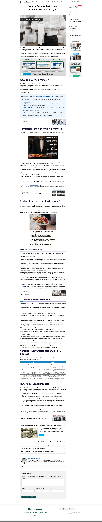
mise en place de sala (34, 185)
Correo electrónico (40, 488)
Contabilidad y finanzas (74, 17)
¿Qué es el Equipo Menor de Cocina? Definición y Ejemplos (33, 448)
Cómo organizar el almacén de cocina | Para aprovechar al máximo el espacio (37, 451)
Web (52, 488)
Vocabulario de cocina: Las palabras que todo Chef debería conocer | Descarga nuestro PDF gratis (42, 441)
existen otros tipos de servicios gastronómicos (45, 96)
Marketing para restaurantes (75, 35)
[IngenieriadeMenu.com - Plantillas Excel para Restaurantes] (25, 2)
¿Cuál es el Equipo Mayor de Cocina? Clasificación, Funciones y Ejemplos (36, 445)
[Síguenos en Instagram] (72, 513)
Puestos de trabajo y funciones (75, 23)
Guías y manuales (72, 28)
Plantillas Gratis (44, 1)
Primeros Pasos (35, 1)
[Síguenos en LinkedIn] (76, 513)
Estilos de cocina (72, 30)
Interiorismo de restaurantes (75, 33)
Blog (58, 1)
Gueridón (23, 286)
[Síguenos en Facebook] (70, 513)
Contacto (63, 1)
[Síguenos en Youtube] (79, 513)
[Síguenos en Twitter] (74, 513)
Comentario (24, 478)
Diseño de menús (72, 14)
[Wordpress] (21, 466)
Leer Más (41, 435)
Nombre (23, 488)
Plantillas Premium (52, 1)
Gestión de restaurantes (74, 19)
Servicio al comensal (43, 12)
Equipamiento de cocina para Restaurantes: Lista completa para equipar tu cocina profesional (41, 425)
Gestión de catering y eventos (75, 21)
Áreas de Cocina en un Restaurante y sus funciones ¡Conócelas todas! (36, 454)
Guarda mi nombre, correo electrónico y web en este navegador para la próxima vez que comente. (42, 493)
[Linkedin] (22, 466)
